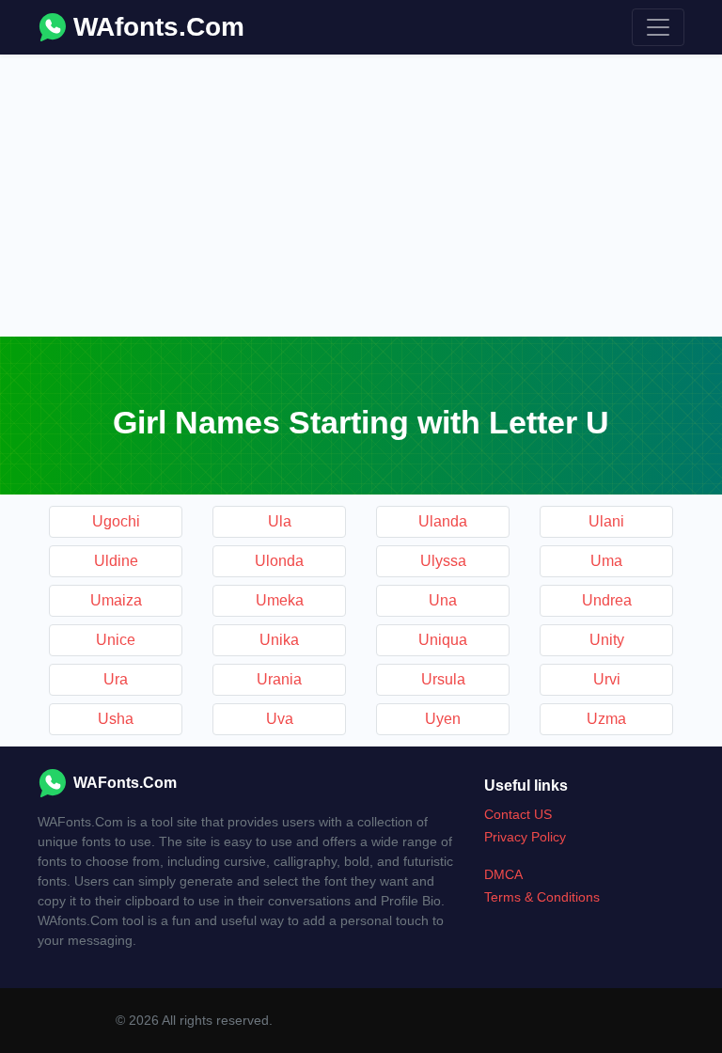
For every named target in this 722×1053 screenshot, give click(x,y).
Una (443, 600)
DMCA (503, 874)
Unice (115, 640)
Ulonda (279, 561)
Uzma (606, 719)
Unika (279, 640)
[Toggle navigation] (658, 27)
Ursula (443, 679)
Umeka (280, 600)
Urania (279, 679)
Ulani (606, 521)
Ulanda (442, 521)
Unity (606, 640)
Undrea (607, 600)
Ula (279, 521)
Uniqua (442, 640)
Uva (279, 719)
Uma (606, 561)
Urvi (606, 679)
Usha (115, 719)
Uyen (443, 719)
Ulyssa (443, 561)
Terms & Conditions (542, 896)
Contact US (518, 814)
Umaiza (116, 600)
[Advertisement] (361, 195)
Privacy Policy (525, 836)
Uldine (116, 561)
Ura (115, 679)
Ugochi (116, 521)
